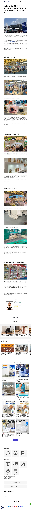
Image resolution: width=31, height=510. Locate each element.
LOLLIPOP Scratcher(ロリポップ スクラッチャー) (8, 398)
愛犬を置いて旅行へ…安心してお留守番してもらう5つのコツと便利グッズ (21, 335)
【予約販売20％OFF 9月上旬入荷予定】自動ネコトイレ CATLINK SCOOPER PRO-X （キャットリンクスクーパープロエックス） (8, 435)
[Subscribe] (18, 496)
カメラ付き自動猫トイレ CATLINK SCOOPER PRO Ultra (22, 380)
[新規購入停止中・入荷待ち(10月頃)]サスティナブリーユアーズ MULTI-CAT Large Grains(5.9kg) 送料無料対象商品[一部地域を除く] (22, 416)
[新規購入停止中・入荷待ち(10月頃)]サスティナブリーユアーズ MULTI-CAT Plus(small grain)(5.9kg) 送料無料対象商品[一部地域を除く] (8, 415)
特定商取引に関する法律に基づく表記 (9, 476)
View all (29, 341)
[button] (21, 1)
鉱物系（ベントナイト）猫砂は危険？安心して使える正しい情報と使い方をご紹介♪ (7, 335)
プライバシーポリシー (7, 477)
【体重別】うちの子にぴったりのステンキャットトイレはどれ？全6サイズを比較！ (21, 353)
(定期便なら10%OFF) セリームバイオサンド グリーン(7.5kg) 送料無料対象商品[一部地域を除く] (22, 397)
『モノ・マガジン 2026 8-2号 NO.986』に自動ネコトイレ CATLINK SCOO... (7, 353)
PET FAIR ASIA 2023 (12, 41)
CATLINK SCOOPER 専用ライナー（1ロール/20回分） (22, 434)
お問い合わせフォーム (15, 486)
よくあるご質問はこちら (15, 482)
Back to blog (16, 317)
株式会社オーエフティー (7, 478)
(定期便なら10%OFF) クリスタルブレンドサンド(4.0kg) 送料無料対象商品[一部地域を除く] (8, 378)
